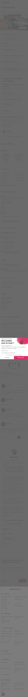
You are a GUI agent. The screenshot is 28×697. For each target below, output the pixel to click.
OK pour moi (21, 357)
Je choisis (7, 357)
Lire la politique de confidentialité (8, 352)
